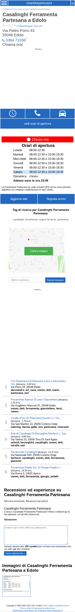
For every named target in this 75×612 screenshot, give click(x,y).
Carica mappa (38, 251)
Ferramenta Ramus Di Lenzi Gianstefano (34, 399)
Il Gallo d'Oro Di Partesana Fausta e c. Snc (35, 417)
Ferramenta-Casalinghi (24, 451)
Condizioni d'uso (61, 606)
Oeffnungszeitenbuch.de (25, 610)
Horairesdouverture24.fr (51, 610)
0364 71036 (16, 40)
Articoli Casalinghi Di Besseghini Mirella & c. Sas (38, 433)
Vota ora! (38, 26)
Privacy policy (26, 608)
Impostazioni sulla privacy (44, 608)
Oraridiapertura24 (7, 9)
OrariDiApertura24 (39, 3)
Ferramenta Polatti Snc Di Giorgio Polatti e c (36, 467)
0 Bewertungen (25, 26)
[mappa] (62, 113)
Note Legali (47, 606)
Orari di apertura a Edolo (21, 9)
